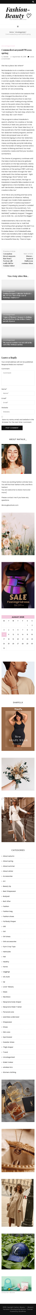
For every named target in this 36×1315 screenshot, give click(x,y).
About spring (8, 861)
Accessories (7, 876)
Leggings (6, 972)
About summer (9, 866)
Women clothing (9, 1072)
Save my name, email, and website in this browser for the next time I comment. (18, 420)
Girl (4, 931)
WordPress (22, 1311)
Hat (4, 956)
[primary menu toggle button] (18, 26)
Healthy (6, 962)
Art (4, 881)
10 (4, 635)
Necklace (6, 997)
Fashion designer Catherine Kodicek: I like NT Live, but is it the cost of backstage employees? (17, 295)
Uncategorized (8, 46)
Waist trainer (8, 1062)
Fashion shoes (8, 916)
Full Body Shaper (9, 921)
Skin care (6, 1032)
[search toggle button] (33, 1)
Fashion (6, 906)
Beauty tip (7, 886)
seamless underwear (11, 1017)
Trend (5, 1052)
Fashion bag (7, 911)
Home (5, 967)
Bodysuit (6, 896)
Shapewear (7, 1022)
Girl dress (6, 936)
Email (4, 398)
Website (5, 407)
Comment (6, 369)
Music (5, 992)
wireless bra (7, 1067)
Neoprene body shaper (12, 1002)
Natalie (6, 57)
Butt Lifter (7, 901)
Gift (4, 926)
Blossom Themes (27, 1309)
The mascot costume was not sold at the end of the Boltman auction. (17, 344)
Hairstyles (7, 952)
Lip (4, 982)
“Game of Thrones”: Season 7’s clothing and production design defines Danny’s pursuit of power (17, 319)
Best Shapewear (9, 891)
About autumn (8, 856)
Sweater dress (8, 1042)
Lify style (6, 977)
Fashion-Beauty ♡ (18, 12)
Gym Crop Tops (9, 946)
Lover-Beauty (8, 987)
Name (4, 389)
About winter (8, 871)
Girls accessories (9, 941)
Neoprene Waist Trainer (12, 1007)
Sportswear (7, 1037)
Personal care (8, 1012)
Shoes (5, 1027)
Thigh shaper (8, 1047)
